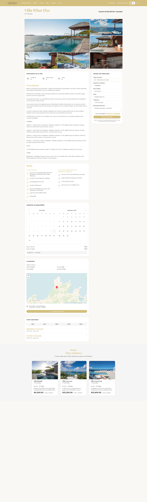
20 (84, 226)
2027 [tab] (44, 324)
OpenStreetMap (74, 302)
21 (59, 231)
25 (33, 235)
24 (29, 235)
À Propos (53, 3)
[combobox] (98, 85)
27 (41, 235)
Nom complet (96, 88)
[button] (57, 287)
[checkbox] (94, 113)
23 (67, 231)
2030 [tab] (80, 324)
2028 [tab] (56, 324)
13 (84, 221)
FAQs (47, 3)
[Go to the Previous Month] (28, 210)
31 (29, 240)
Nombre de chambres (99, 83)
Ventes (35, 3)
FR (137, 3)
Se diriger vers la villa (58, 311)
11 (75, 221)
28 (46, 235)
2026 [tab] (32, 324)
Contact (42, 3)
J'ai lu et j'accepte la (107, 113)
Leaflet (67, 302)
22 (63, 231)
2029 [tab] (68, 324)
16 (67, 226)
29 (50, 235)
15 (63, 226)
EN (139, 3)
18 (75, 226)
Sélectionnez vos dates (103, 79)
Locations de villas (26, 3)
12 (79, 221)
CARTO (85, 302)
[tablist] (56, 324)
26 (37, 235)
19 (79, 226)
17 (71, 226)
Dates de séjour (97, 77)
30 (54, 235)
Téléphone (96, 100)
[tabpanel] (56, 333)
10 (71, 221)
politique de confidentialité (113, 113)
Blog (59, 3)
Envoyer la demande (107, 117)
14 (59, 226)
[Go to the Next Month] (85, 210)
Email (94, 94)
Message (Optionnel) (99, 105)
